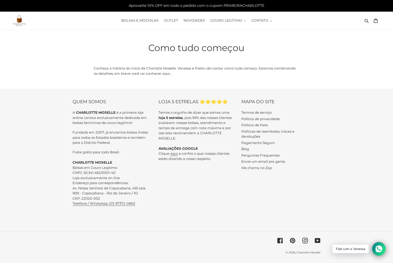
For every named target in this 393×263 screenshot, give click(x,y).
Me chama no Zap (256, 168)
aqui (174, 153)
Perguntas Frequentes (260, 155)
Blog (245, 149)
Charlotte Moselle (308, 252)
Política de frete (254, 125)
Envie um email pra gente (263, 161)
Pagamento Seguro (258, 143)
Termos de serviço (256, 112)
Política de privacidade (260, 119)
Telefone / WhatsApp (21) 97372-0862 (104, 203)
